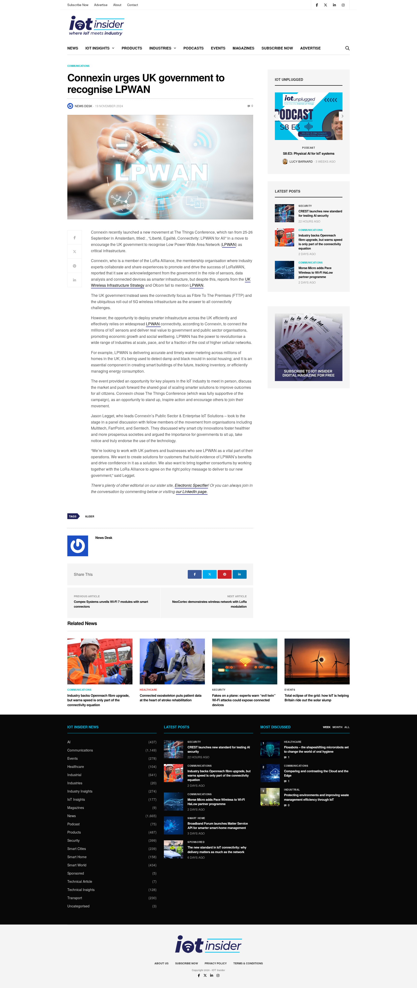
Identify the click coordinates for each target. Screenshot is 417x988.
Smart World (76, 865)
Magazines (243, 48)
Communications (78, 66)
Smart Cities (76, 848)
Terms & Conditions (248, 963)
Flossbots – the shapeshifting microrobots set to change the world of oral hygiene (316, 749)
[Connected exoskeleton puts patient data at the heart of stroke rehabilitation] (172, 661)
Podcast (308, 147)
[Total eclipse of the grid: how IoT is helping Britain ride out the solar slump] (317, 661)
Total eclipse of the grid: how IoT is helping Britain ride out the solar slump (317, 698)
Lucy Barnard (301, 161)
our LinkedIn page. (192, 491)
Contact (132, 4)
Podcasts (193, 48)
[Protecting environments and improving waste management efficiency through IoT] (270, 797)
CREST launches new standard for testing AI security (320, 213)
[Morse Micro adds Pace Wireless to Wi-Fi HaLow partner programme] (284, 270)
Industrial (74, 774)
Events (218, 48)
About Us (161, 963)
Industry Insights (79, 791)
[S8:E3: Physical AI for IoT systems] (308, 116)
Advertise (100, 4)
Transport (74, 897)
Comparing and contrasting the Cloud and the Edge (316, 773)
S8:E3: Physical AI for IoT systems (308, 153)
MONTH (337, 727)
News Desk (83, 106)
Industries (160, 48)
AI (68, 742)
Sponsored (75, 873)
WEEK (327, 727)
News (72, 48)
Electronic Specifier (191, 485)
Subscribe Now (77, 4)
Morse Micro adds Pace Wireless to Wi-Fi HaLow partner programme (316, 272)
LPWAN (229, 244)
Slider (89, 516)
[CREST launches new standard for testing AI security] (284, 213)
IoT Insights (97, 48)
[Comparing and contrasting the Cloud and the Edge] (270, 773)
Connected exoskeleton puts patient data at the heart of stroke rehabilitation (171, 698)
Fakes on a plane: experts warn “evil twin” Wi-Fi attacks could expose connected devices (243, 700)
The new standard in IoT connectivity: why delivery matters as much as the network (217, 849)
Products (132, 48)
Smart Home (77, 856)
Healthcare (148, 690)
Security (305, 206)
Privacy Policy (216, 963)
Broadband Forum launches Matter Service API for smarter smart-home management (218, 825)
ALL (347, 727)
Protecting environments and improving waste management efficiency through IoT (316, 797)
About (117, 4)
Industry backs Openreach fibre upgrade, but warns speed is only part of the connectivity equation (320, 242)
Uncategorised (78, 906)
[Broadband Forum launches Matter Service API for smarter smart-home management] (173, 825)
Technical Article (79, 881)
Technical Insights (81, 889)
